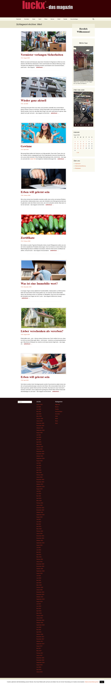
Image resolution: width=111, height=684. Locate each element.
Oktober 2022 (39, 512)
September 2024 (40, 458)
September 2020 (40, 571)
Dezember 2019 (40, 592)
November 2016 (40, 660)
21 (86, 146)
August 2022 (39, 517)
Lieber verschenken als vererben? (42, 331)
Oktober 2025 (39, 428)
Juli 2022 (38, 519)
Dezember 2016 (40, 657)
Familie (65, 19)
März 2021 (39, 557)
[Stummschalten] (89, 125)
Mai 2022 (38, 524)
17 (75, 146)
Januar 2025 (39, 449)
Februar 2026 (39, 418)
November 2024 (40, 453)
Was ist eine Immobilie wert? (39, 283)
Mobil (59, 19)
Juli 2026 (38, 406)
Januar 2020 (39, 589)
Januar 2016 (39, 671)
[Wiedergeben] (75, 125)
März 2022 (39, 528)
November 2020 (40, 566)
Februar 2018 (39, 634)
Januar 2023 (39, 505)
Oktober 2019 (39, 596)
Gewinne (26, 146)
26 (80, 148)
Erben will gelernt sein (35, 192)
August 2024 (39, 460)
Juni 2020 (38, 578)
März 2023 (39, 500)
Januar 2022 (39, 533)
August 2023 (39, 488)
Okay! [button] (102, 681)
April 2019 (38, 610)
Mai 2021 (38, 552)
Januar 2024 (39, 477)
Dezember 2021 (40, 535)
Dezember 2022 (40, 507)
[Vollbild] (91, 125)
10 (75, 143)
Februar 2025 (39, 446)
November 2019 (40, 594)
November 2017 (40, 639)
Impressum (77, 163)
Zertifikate (28, 238)
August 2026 (39, 404)
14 (86, 143)
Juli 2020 (38, 575)
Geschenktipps (74, 19)
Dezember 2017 (40, 636)
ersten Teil (33, 159)
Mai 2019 (38, 608)
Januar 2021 (39, 561)
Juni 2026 (38, 409)
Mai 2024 (38, 467)
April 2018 (38, 632)
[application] (83, 109)
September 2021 (40, 542)
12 (80, 143)
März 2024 (39, 472)
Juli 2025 (38, 435)
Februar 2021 (39, 559)
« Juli (77, 152)
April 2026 (38, 413)
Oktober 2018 (39, 622)
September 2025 (40, 430)
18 (77, 146)
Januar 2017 (39, 655)
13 (83, 143)
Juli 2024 (38, 463)
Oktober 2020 (39, 568)
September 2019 (40, 599)
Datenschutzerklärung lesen (92, 681)
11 (77, 143)
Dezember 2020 (40, 564)
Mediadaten (78, 168)
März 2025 (39, 444)
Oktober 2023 (39, 484)
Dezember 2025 (40, 423)
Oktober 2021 (39, 540)
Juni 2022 (38, 521)
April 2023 (38, 498)
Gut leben (26, 19)
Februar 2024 (39, 474)
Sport (40, 19)
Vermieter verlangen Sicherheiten (42, 55)
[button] (83, 109)
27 (83, 148)
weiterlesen (40, 67)
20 (83, 146)
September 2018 (40, 625)
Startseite (18, 19)
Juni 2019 (38, 606)
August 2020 (39, 573)
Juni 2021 (38, 549)
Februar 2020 (39, 587)
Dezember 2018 (40, 620)
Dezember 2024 (40, 451)
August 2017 (39, 646)
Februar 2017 (39, 653)
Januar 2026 (39, 420)
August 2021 (39, 545)
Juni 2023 (38, 493)
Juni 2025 (38, 437)
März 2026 (39, 416)
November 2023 (40, 481)
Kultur (33, 19)
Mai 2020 (38, 580)
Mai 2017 (38, 648)
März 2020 (39, 585)
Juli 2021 (38, 547)
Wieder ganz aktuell (33, 100)
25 (77, 148)
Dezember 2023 (40, 479)
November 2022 (40, 510)
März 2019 (39, 613)
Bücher (52, 19)
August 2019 (39, 601)
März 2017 (39, 650)
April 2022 (38, 526)
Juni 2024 (38, 465)
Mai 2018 (38, 629)
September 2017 (40, 643)
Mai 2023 (38, 496)
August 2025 (39, 432)
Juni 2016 (38, 667)
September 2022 (40, 514)
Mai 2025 (38, 439)
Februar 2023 (39, 503)
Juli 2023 (38, 491)
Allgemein (57, 404)
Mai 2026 (38, 411)
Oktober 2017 (39, 641)
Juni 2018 (38, 627)
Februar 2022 (39, 531)
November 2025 (40, 425)
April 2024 (38, 470)
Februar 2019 (39, 615)
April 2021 (38, 554)
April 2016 (38, 669)
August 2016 (39, 664)
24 (75, 148)
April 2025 (38, 442)
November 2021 (40, 538)
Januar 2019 (39, 617)
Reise (45, 19)
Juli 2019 (38, 603)
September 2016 (40, 662)
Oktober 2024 (39, 456)
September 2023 (40, 486)
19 (80, 146)
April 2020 (38, 582)
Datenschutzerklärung (80, 166)
